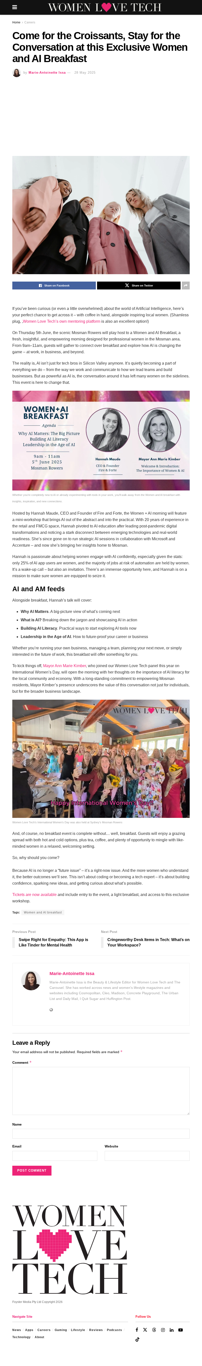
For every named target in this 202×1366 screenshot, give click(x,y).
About (39, 1337)
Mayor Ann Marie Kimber (64, 666)
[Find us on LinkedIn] (171, 1330)
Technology (21, 1337)
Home (16, 22)
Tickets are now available (34, 895)
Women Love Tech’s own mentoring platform (61, 321)
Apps (29, 1330)
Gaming (61, 1330)
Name (17, 1124)
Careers (29, 22)
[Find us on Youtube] (180, 1330)
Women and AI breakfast (43, 912)
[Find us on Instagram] (163, 1330)
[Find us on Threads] (154, 1330)
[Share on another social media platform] (186, 285)
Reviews (96, 1330)
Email (16, 1146)
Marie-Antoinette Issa (47, 72)
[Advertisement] (101, 114)
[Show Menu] (14, 7)
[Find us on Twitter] (145, 1330)
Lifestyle (78, 1330)
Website (111, 1146)
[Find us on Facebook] (136, 1330)
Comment (22, 1062)
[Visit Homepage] (104, 7)
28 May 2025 (85, 72)
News (16, 1330)
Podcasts (114, 1330)
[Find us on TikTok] (137, 1340)
